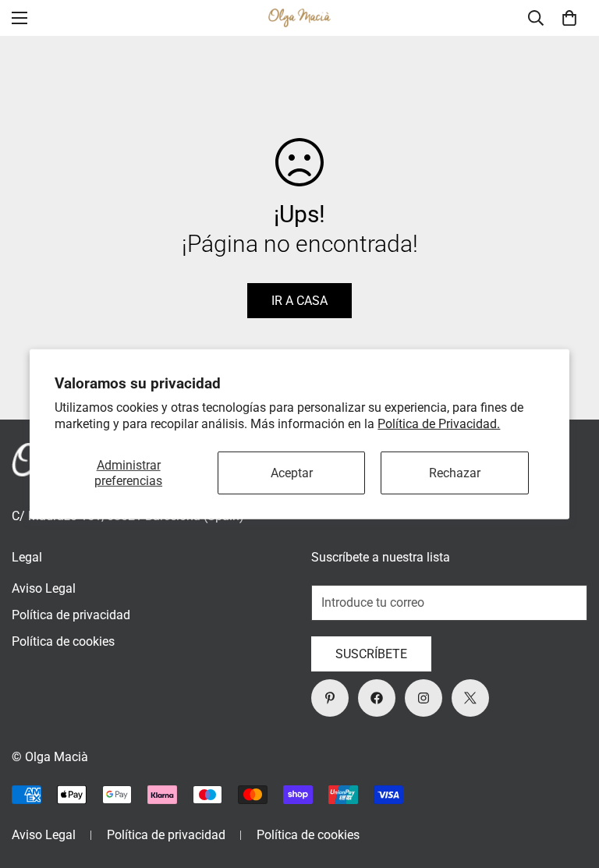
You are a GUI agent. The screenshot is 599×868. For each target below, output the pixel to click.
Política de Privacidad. (438, 423)
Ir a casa (299, 300)
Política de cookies (63, 641)
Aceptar (292, 473)
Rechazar (454, 473)
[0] (569, 18)
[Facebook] (376, 698)
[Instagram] (423, 698)
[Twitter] (470, 698)
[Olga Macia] (299, 18)
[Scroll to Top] (569, 783)
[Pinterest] (330, 698)
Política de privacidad (71, 615)
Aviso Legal (44, 588)
